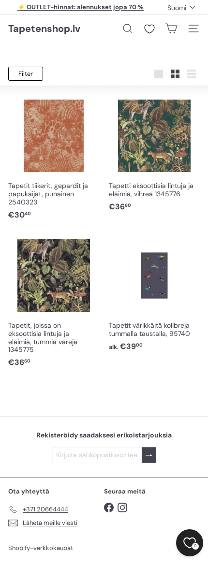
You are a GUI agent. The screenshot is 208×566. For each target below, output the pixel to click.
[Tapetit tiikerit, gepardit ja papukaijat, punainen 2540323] (53, 157)
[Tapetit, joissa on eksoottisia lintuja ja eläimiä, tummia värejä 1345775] (53, 301)
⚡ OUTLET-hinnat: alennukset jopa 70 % (80, 7)
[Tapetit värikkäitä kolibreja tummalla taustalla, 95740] (154, 293)
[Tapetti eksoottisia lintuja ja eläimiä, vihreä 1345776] (154, 153)
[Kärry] (171, 29)
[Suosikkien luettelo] (149, 29)
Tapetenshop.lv (44, 28)
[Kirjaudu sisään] (149, 455)
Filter (25, 74)
